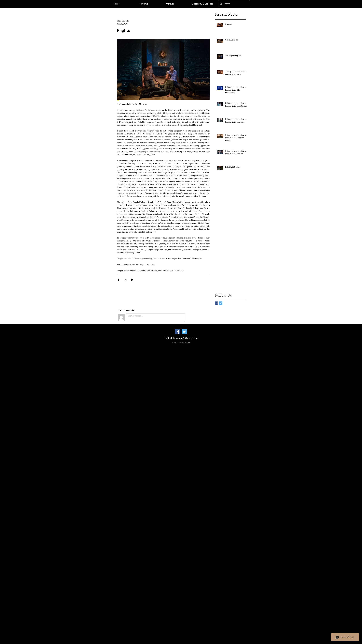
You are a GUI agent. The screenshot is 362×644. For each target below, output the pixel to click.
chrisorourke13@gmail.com (184, 338)
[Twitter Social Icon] (184, 331)
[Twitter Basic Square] (220, 303)
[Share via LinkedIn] (132, 279)
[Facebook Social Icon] (177, 331)
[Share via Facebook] (118, 279)
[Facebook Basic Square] (216, 303)
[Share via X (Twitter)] (125, 279)
